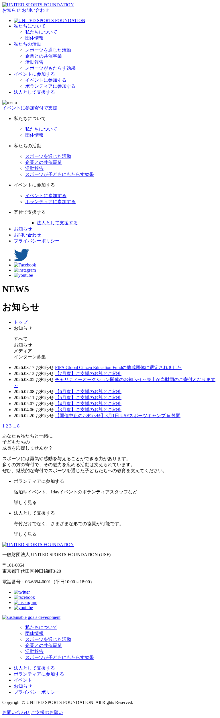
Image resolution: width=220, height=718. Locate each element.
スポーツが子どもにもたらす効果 (59, 174)
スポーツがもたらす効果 (50, 68)
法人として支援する (57, 222)
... (14, 425)
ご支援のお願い (47, 712)
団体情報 (34, 38)
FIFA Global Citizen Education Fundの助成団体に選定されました (118, 367)
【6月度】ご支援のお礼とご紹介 (88, 391)
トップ (21, 322)
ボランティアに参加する (50, 86)
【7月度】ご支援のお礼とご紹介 (88, 373)
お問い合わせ (35, 10)
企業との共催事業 (43, 56)
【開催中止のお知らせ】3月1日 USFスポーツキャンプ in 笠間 (117, 415)
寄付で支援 (45, 107)
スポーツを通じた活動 (48, 50)
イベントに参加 (18, 107)
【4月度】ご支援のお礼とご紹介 (88, 403)
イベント (23, 680)
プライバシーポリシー (37, 240)
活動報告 (34, 62)
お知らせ (11, 10)
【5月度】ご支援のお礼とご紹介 (88, 397)
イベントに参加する (45, 80)
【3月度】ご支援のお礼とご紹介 (88, 409)
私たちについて (41, 32)
